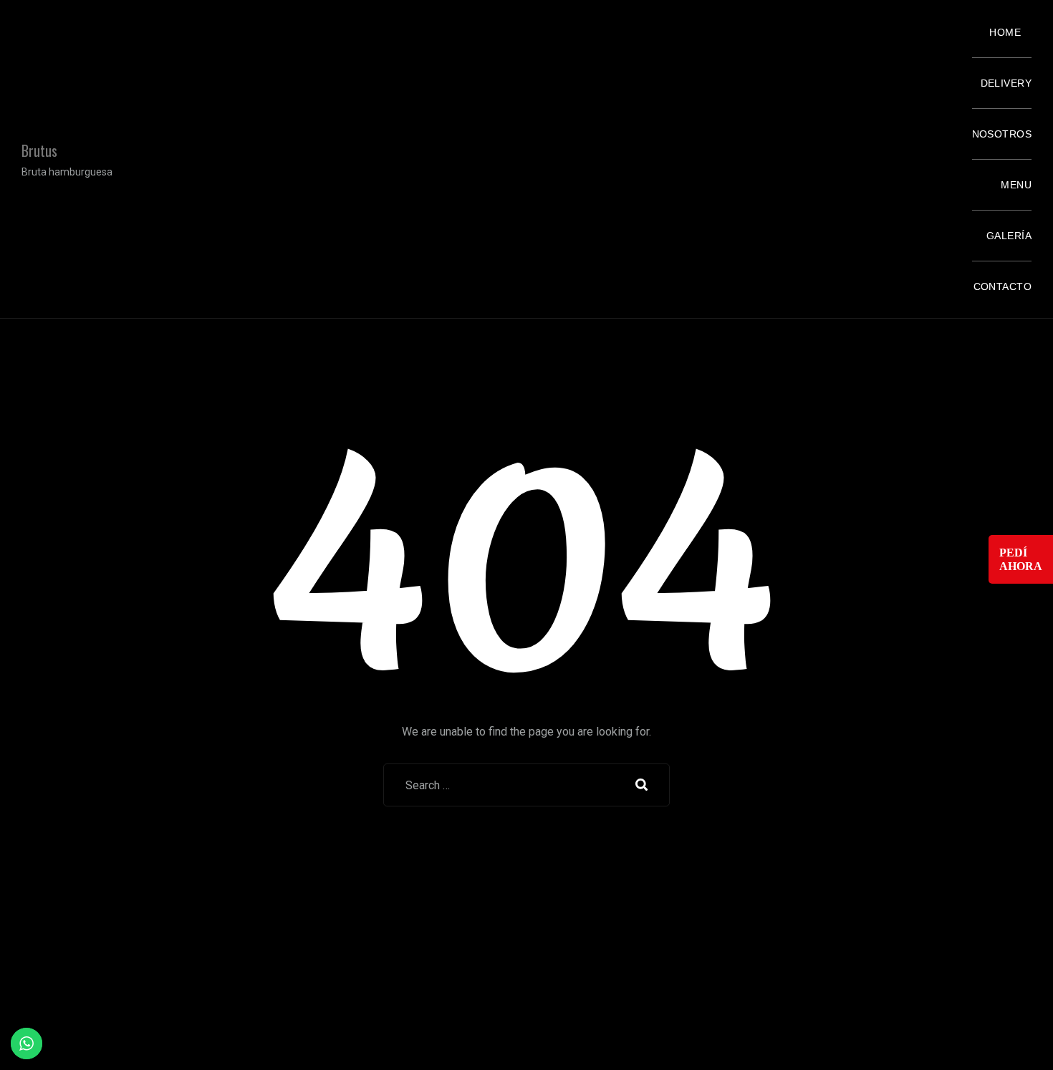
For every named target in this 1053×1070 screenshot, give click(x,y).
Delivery (1006, 83)
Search (641, 785)
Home (1005, 32)
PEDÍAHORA (1020, 559)
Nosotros (1002, 134)
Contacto (1002, 286)
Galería (1009, 235)
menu (1016, 185)
